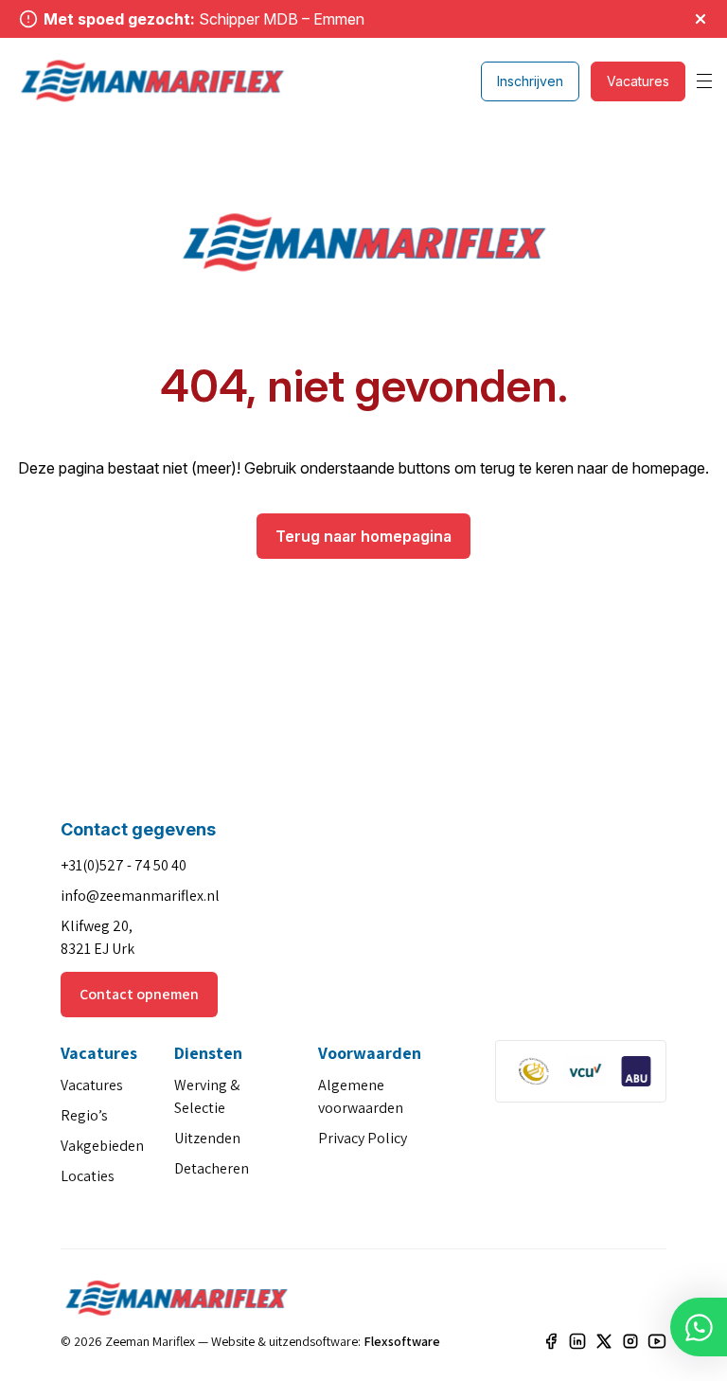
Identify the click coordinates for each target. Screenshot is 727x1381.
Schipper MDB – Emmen (281, 18)
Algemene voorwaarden (360, 1096)
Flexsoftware (402, 1341)
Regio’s (84, 1115)
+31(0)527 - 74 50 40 (123, 865)
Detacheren (211, 1168)
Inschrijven (530, 81)
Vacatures (638, 81)
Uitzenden (207, 1138)
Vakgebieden (102, 1146)
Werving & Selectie (206, 1096)
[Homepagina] (152, 81)
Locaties (88, 1176)
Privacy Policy (362, 1138)
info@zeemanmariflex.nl (140, 896)
